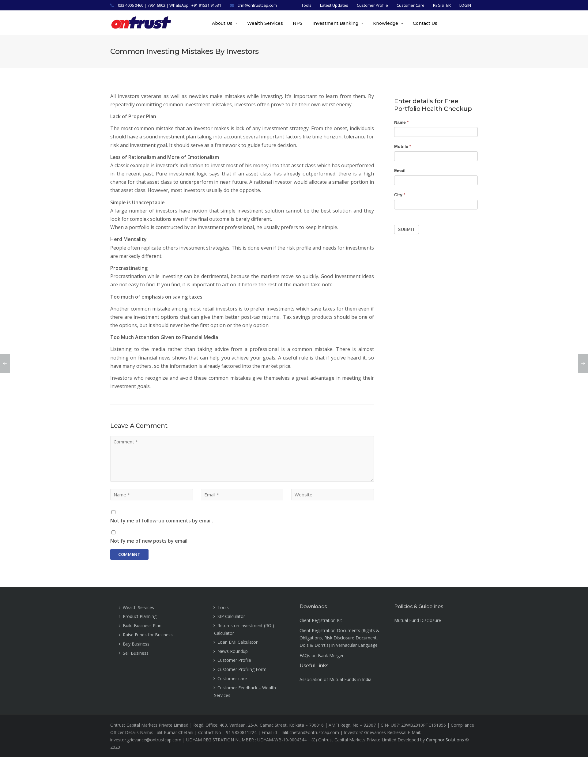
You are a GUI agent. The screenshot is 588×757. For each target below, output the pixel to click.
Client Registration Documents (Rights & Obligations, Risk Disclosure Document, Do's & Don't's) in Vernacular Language (339, 637)
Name (401, 122)
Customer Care (410, 5)
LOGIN (465, 5)
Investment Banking (335, 23)
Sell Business (136, 653)
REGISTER (442, 5)
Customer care (232, 678)
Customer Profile (372, 5)
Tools (306, 5)
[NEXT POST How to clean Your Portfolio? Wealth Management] (583, 363)
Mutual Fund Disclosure (417, 620)
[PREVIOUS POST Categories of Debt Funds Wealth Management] (5, 363)
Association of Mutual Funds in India (335, 679)
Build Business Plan (142, 625)
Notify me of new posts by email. (149, 540)
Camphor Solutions (445, 740)
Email (399, 170)
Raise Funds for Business (148, 635)
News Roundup (232, 651)
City (399, 194)
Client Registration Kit (321, 620)
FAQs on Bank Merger (322, 655)
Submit (406, 229)
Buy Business (136, 644)
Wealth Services (265, 23)
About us (222, 23)
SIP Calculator (231, 616)
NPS (298, 23)
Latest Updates (334, 5)
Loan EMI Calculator (237, 642)
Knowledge (385, 23)
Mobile (402, 146)
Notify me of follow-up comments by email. (161, 520)
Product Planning (139, 616)
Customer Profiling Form (241, 669)
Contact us (425, 23)
